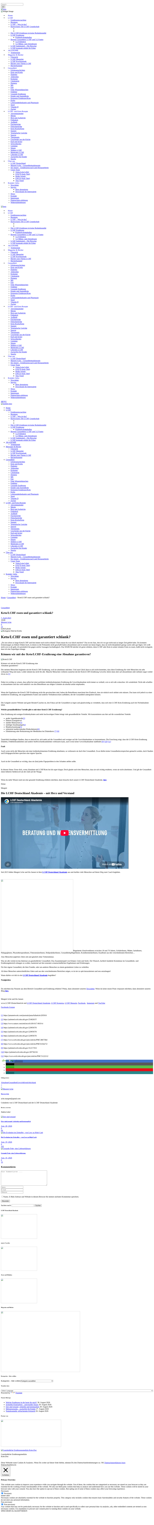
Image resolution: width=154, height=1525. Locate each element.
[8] (58, 731)
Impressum (5, 2)
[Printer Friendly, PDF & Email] (7, 1060)
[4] (24, 725)
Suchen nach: (6, 1205)
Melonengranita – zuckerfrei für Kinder (21, 1409)
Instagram (90, 1003)
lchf (28, 1083)
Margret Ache (6, 622)
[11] (109, 742)
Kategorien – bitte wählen (11, 1381)
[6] (38, 729)
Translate (18, 1393)
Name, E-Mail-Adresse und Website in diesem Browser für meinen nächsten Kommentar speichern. (41, 1197)
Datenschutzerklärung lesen (114, 1463)
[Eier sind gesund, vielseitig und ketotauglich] (8, 1117)
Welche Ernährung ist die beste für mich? (21, 1402)
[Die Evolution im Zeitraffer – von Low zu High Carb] (22, 1133)
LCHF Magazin (71, 1003)
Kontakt (32, 2)
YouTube (101, 1003)
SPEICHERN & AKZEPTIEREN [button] (14, 1511)
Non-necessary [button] (6, 1502)
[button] (18, 1061)
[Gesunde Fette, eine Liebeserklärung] (16, 1148)
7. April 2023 (6, 618)
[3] (21, 723)
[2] (24, 718)
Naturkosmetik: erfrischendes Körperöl (20, 1411)
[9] (103, 742)
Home (3, 598)
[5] (21, 727)
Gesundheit (11, 598)
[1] (9, 674)
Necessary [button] (5, 1491)
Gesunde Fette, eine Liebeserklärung (13, 1153)
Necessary (8, 1493)
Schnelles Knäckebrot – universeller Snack (22, 1405)
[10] (105, 742)
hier (105, 780)
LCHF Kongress (57, 1003)
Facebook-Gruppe (8, 1007)
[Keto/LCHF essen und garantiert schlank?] (7, 1089)
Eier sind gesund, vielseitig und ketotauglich (16, 1121)
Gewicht (20, 1083)
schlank (33, 1083)
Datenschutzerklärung (19, 2)
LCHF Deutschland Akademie (38, 1003)
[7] (55, 731)
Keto (25, 1083)
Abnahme (4, 1083)
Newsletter (40, 2)
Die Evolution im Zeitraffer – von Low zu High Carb (19, 1137)
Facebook (81, 1003)
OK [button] (102, 1463)
